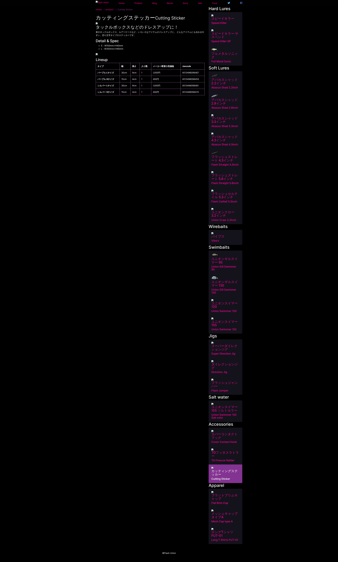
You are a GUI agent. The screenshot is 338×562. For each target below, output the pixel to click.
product (110, 9)
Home (122, 3)
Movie (170, 3)
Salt (200, 3)
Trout (214, 3)
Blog (154, 3)
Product (138, 3)
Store (185, 3)
